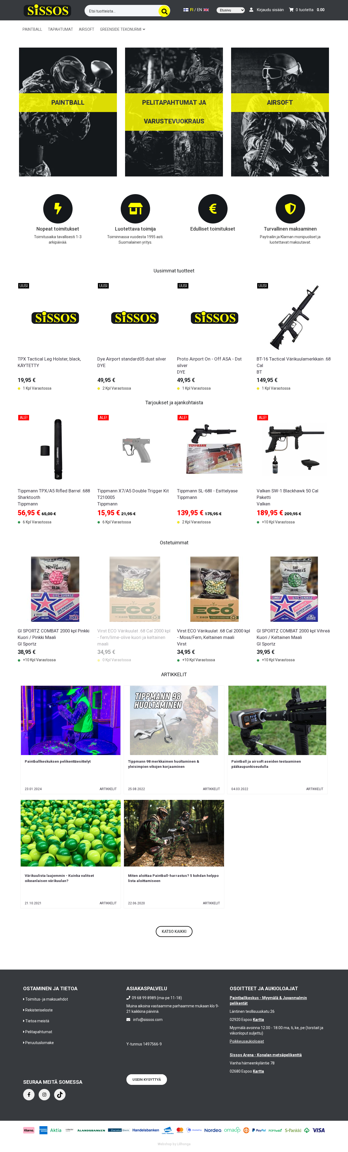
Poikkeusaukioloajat (247, 1041)
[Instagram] (44, 1094)
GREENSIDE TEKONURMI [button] (121, 29)
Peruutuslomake (39, 1043)
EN (200, 10)
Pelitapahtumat (38, 1032)
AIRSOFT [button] (86, 29)
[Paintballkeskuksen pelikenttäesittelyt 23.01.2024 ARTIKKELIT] (71, 720)
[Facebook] (29, 1094)
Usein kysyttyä (146, 1080)
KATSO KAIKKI (174, 931)
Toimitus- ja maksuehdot (46, 999)
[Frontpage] (47, 9)
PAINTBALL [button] (32, 29)
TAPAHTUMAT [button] (60, 29)
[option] (55, 335)
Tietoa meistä (37, 1021)
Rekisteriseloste (39, 1010)
